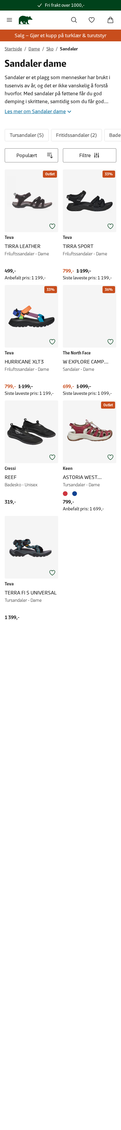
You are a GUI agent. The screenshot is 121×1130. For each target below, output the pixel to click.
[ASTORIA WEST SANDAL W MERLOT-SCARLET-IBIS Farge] (66, 493)
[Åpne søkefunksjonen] (74, 20)
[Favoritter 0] (91, 20)
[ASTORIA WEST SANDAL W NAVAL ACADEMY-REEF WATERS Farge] (74, 493)
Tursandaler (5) (27, 135)
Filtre (85, 155)
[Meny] (9, 20)
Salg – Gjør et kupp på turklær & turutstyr (60, 35)
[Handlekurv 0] (110, 20)
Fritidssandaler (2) (76, 135)
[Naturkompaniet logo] (25, 20)
